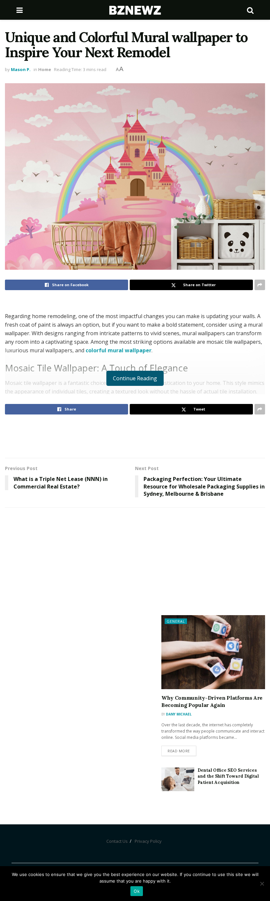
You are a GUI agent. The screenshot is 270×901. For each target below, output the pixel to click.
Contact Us (117, 841)
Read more (179, 750)
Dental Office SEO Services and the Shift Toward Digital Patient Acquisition (228, 776)
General (176, 621)
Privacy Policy (148, 841)
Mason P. (21, 69)
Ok (137, 891)
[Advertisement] (135, 436)
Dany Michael (179, 714)
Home (44, 69)
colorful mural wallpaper (118, 350)
